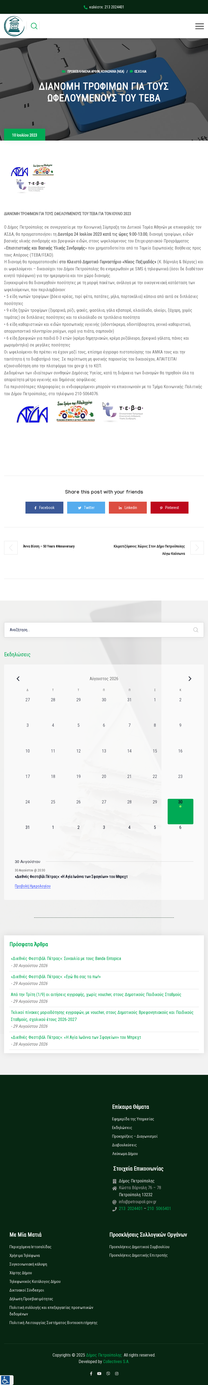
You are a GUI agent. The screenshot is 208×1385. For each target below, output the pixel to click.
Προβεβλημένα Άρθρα (83, 71)
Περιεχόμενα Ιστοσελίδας (30, 1246)
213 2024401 (131, 1208)
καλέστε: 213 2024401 (106, 7)
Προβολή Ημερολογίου (33, 886)
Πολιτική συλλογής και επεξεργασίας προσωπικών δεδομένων (51, 1310)
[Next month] (190, 678)
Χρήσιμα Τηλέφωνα (24, 1255)
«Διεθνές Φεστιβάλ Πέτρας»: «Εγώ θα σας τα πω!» (56, 976)
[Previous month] (18, 678)
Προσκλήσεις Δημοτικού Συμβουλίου (139, 1246)
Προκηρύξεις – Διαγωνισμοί (135, 1136)
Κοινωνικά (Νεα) (112, 71)
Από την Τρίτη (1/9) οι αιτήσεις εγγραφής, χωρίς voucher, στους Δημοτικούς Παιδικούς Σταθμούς (96, 994)
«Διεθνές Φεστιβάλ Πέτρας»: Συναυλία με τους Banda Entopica (66, 958)
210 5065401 (158, 1208)
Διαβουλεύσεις (124, 1145)
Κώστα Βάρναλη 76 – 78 (140, 1187)
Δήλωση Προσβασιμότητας (31, 1298)
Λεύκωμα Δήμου (125, 1153)
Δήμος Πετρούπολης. (104, 1355)
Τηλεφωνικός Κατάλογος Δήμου (35, 1281)
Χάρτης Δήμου (20, 1272)
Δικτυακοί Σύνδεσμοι (26, 1290)
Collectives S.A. (116, 1361)
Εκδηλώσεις (122, 1127)
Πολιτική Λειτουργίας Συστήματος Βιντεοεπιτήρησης (53, 1322)
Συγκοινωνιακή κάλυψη (28, 1264)
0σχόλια (140, 71)
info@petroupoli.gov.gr (138, 1201)
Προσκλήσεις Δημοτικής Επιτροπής (138, 1255)
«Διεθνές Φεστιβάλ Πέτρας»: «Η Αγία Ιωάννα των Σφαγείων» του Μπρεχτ (71, 876)
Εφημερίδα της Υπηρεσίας (133, 1119)
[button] (7, 1380)
